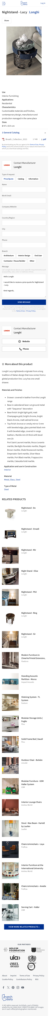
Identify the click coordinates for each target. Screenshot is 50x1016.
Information (33, 179)
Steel (18, 479)
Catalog (21, 179)
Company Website (9, 206)
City (3, 229)
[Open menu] (3, 3)
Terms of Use (34, 144)
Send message (24, 302)
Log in (43, 3)
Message (5, 266)
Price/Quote (8, 179)
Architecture (9, 255)
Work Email (6, 195)
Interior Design (24, 255)
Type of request (8, 174)
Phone (4, 240)
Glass (12, 479)
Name (4, 184)
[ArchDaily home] (24, 3)
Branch (5, 251)
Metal (6, 479)
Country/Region (8, 218)
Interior (7, 469)
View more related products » (24, 926)
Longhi (34, 12)
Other (32, 261)
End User (38, 255)
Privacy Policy (31, 311)
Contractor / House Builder (14, 261)
